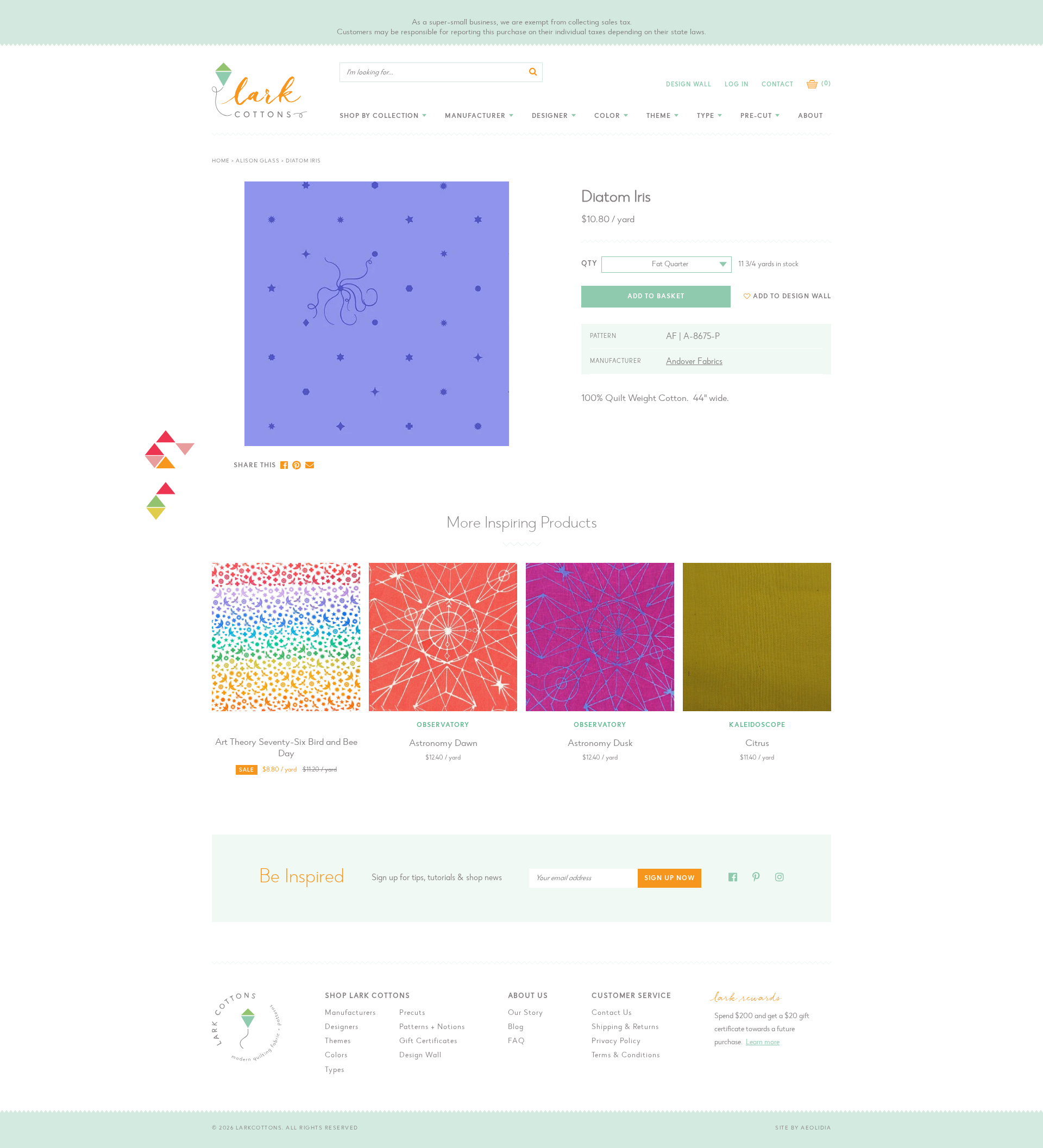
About (810, 116)
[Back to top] (864, 896)
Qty (589, 263)
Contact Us (612, 1013)
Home (221, 161)
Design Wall (689, 85)
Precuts (412, 1013)
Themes (338, 1041)
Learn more (763, 1042)
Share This (255, 465)
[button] (787, 296)
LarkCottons (259, 1128)
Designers (342, 1027)
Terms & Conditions (626, 1055)
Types (334, 1070)
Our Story (525, 1013)
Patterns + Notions (432, 1027)
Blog (516, 1027)
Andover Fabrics (694, 361)
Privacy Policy (616, 1041)
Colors (336, 1055)
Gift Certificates (428, 1041)
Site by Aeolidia (803, 1128)
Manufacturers (350, 1013)
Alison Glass (258, 161)
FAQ (516, 1041)
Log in (737, 85)
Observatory (443, 725)
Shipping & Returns (625, 1027)
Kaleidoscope (757, 725)
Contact (778, 85)
